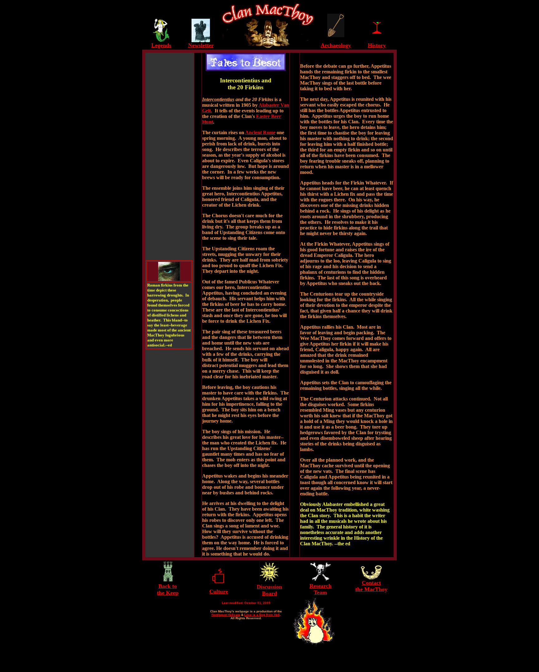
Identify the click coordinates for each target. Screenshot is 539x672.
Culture (218, 591)
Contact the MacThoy (371, 586)
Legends (161, 45)
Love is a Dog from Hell (262, 614)
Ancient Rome (260, 132)
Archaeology (336, 45)
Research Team (320, 589)
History (377, 45)
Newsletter (201, 45)
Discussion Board (269, 590)
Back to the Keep (167, 589)
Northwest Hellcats (225, 614)
